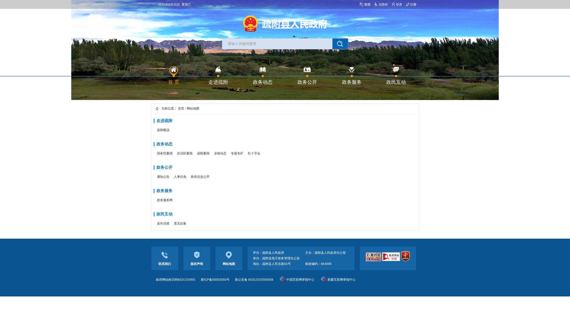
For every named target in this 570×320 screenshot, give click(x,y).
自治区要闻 (185, 153)
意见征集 (180, 223)
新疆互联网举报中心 (342, 279)
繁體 (367, 4)
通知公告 (163, 176)
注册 (413, 4)
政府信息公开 (200, 176)
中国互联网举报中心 (300, 279)
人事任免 (180, 176)
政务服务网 (165, 200)
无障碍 (383, 4)
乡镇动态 (220, 153)
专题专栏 (237, 153)
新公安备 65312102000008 (254, 279)
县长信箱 (163, 223)
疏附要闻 (203, 153)
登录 (399, 4)
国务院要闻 (165, 153)
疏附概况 (163, 130)
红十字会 (254, 153)
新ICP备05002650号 (215, 279)
